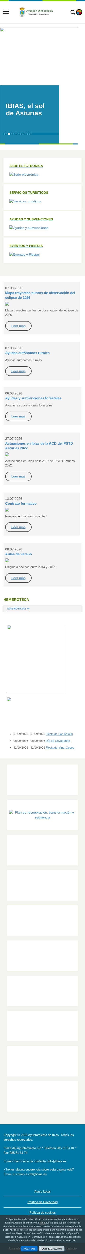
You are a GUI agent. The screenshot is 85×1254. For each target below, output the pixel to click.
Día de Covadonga (58, 741)
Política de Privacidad (43, 1202)
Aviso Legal (42, 1191)
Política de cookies (43, 1212)
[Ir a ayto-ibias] (37, 12)
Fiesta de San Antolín (59, 734)
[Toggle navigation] (5, 11)
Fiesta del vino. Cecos (60, 747)
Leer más (18, 326)
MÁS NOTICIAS (17, 608)
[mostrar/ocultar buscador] (73, 13)
